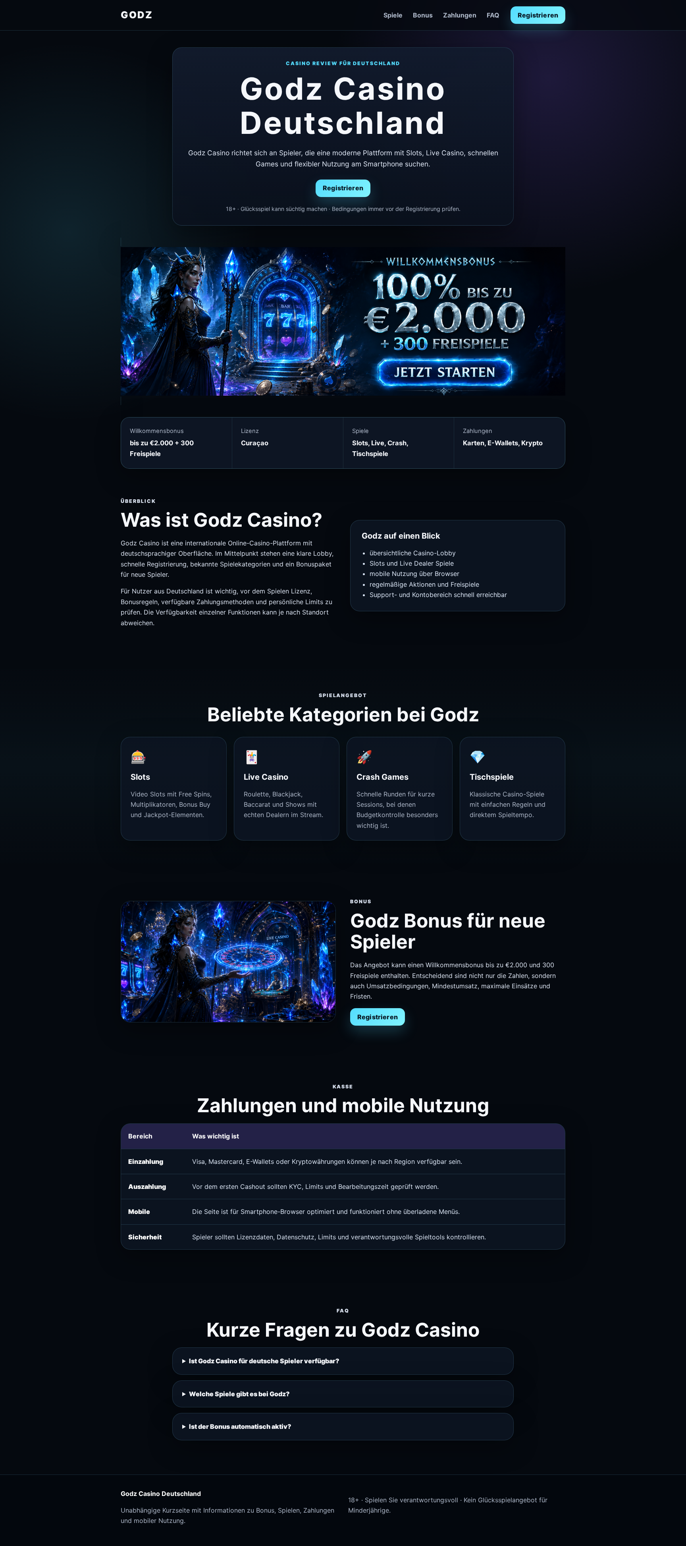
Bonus (423, 15)
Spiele (393, 15)
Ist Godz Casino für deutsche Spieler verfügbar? (264, 1361)
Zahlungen (459, 15)
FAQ (493, 15)
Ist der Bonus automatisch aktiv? (240, 1426)
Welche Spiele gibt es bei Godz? (239, 1394)
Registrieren (538, 15)
